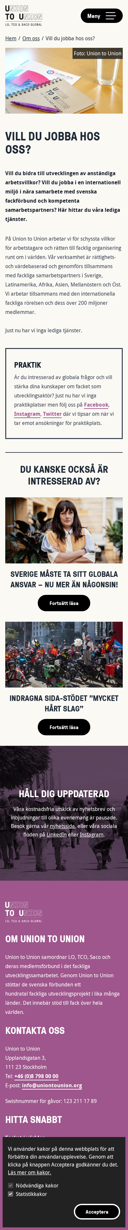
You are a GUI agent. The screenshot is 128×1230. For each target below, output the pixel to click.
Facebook (96, 404)
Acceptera (97, 1211)
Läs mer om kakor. (29, 1172)
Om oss (31, 38)
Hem (10, 38)
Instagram (27, 413)
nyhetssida (62, 826)
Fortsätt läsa (64, 603)
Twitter (52, 413)
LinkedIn (57, 834)
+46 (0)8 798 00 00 (36, 1076)
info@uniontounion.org (52, 1085)
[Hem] (23, 15)
